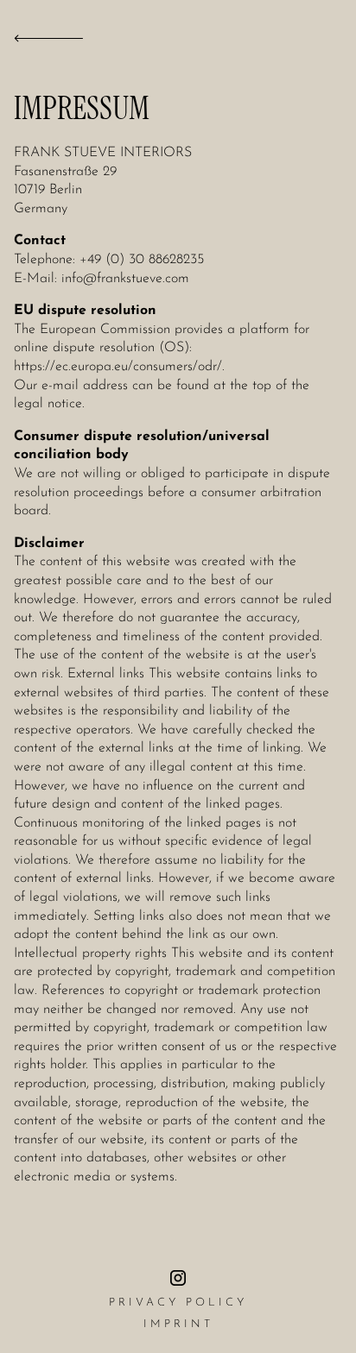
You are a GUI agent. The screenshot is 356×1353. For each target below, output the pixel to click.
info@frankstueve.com (125, 279)
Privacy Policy (178, 1302)
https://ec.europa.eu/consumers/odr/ (118, 367)
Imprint (178, 1324)
